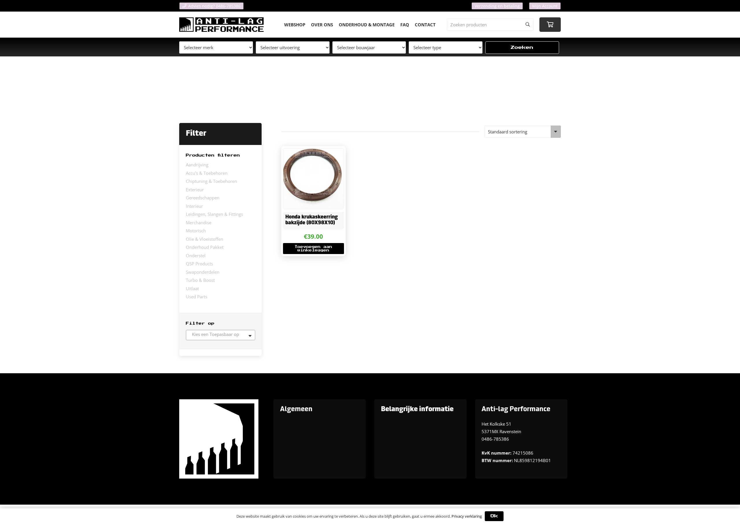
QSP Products (199, 263)
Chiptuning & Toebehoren (211, 181)
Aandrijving (197, 165)
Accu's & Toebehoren (206, 173)
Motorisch (196, 230)
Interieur (194, 206)
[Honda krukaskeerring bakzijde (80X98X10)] (313, 178)
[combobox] (220, 335)
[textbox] (220, 334)
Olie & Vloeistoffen (204, 239)
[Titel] (221, 24)
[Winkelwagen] (550, 24)
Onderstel (196, 255)
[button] (313, 248)
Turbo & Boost (200, 280)
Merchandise (198, 222)
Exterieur (195, 189)
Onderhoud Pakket (204, 247)
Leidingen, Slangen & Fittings (214, 214)
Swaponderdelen (202, 272)
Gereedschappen (202, 198)
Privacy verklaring (467, 516)
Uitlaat (192, 288)
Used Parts (196, 296)
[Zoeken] (527, 25)
